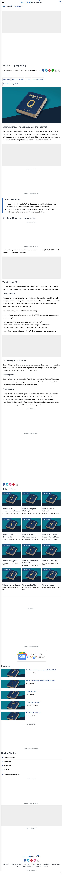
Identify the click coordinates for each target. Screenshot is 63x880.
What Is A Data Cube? (50, 561)
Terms (17, 866)
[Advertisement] (31, 875)
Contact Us (38, 866)
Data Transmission (38, 79)
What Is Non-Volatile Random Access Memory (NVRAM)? (51, 537)
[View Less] (17, 484)
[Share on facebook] (43, 70)
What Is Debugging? (9, 561)
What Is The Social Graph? (33, 712)
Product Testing (36, 864)
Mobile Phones (8, 770)
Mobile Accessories (9, 757)
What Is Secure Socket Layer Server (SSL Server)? (40, 680)
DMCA (46, 866)
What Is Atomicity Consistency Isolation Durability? (41, 670)
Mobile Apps (7, 761)
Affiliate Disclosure (27, 866)
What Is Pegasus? (48, 585)
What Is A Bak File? (29, 585)
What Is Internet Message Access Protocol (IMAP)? (28, 537)
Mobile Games (8, 765)
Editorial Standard (16, 864)
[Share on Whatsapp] (53, 70)
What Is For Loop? (31, 691)
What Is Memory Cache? (11, 585)
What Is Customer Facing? (33, 702)
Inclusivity (27, 864)
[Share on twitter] (46, 70)
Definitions (6, 79)
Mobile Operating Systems (11, 774)
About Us (6, 864)
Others (28, 79)
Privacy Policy (56, 864)
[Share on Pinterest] (49, 70)
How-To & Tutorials (17, 79)
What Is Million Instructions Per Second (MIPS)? (11, 511)
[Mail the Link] (59, 70)
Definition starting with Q (10, 84)
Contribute (46, 864)
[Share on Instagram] (10, 484)
